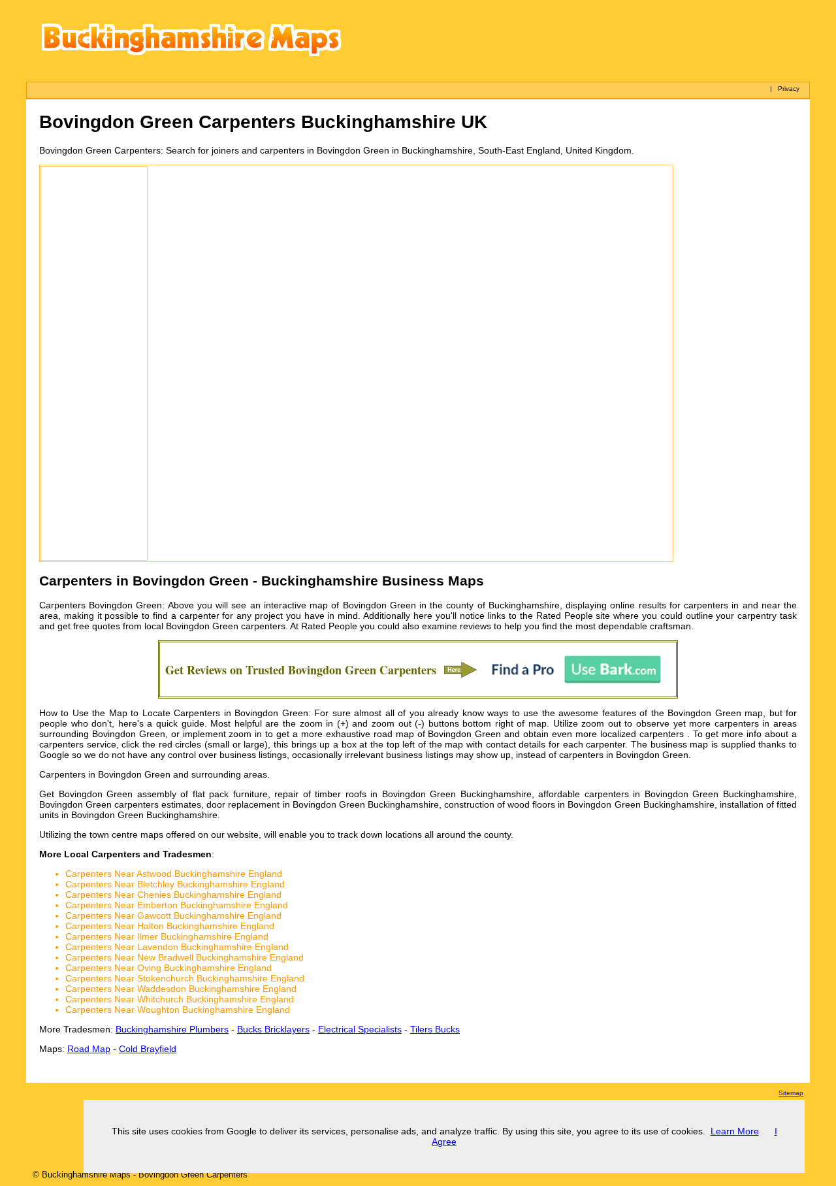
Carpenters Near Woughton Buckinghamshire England (177, 1009)
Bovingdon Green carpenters (225, 626)
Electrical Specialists (360, 1029)
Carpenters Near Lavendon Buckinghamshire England (177, 947)
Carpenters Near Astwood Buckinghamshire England (173, 873)
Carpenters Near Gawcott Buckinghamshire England (173, 915)
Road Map (88, 1049)
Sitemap (791, 1092)
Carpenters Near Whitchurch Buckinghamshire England (179, 999)
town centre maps (126, 834)
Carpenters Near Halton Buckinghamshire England (169, 926)
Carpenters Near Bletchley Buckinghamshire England (175, 884)
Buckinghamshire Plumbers (172, 1029)
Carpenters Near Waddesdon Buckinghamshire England (181, 988)
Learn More (735, 1131)
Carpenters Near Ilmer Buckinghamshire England (166, 936)
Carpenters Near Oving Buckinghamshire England (168, 968)
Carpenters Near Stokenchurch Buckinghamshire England (184, 978)
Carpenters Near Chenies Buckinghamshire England (173, 894)
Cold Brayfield (147, 1049)
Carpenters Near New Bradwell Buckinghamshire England (184, 957)
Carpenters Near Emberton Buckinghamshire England (176, 905)
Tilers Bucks (435, 1029)
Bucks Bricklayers (273, 1029)
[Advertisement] (94, 363)
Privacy (788, 88)
